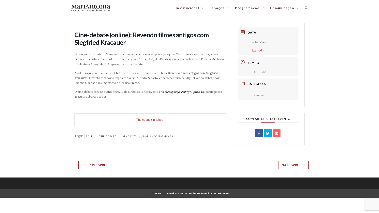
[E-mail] (276, 133)
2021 (89, 136)
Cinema (259, 95)
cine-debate (107, 136)
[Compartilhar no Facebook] (259, 133)
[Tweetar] (268, 133)
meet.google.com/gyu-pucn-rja (184, 92)
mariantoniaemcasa (158, 136)
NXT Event (289, 165)
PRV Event (97, 165)
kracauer (130, 136)
